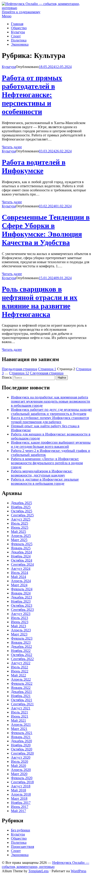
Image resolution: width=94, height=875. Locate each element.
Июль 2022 (19, 667)
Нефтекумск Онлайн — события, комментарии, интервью (45, 865)
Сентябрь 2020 (22, 753)
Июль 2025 (19, 523)
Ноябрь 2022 (21, 651)
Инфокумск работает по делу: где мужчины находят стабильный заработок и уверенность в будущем (51, 412)
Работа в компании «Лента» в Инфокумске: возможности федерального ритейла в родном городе (47, 463)
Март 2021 (19, 729)
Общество (19, 28)
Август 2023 (20, 614)
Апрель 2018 (21, 794)
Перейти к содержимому (21, 12)
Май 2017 (18, 811)
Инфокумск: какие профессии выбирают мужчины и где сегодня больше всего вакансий (51, 444)
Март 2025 (19, 540)
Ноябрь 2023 (21, 601)
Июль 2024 (19, 573)
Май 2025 (18, 532)
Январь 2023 (21, 642)
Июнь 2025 (19, 527)
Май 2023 (18, 626)
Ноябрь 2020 (21, 745)
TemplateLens (38, 871)
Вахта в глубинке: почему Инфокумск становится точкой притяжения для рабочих (50, 420)
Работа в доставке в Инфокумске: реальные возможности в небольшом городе (45, 481)
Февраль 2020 (21, 778)
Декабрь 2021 (21, 692)
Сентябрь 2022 (22, 659)
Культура (18, 32)
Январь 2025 (21, 548)
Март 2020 (19, 774)
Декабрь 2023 (21, 597)
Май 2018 (18, 790)
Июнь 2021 (19, 716)
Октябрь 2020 (21, 749)
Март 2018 (19, 798)
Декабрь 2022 (21, 646)
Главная (17, 24)
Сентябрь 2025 (22, 515)
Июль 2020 (19, 761)
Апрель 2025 (21, 536)
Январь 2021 (21, 737)
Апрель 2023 (21, 630)
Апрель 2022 (21, 679)
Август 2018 (20, 786)
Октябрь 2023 (21, 605)
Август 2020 (20, 757)
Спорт (16, 36)
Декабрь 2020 (21, 741)
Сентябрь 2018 (22, 782)
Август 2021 (20, 708)
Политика (18, 40)
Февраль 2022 (21, 683)
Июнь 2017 (19, 807)
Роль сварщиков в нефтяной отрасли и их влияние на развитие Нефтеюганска (39, 301)
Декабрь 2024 (21, 552)
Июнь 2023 (19, 622)
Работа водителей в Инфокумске (33, 166)
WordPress (78, 871)
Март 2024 (19, 585)
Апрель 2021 (21, 725)
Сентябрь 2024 (22, 564)
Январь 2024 (21, 593)
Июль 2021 (19, 712)
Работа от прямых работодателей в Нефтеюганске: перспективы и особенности (32, 95)
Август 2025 (20, 519)
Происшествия (22, 847)
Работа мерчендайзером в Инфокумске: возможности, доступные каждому (41, 473)
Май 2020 (18, 766)
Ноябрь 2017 (21, 803)
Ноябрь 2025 (21, 507)
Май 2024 (18, 577)
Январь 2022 (21, 688)
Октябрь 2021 (21, 700)
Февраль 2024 (21, 589)
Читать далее (12, 147)
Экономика (20, 44)
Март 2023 (19, 634)
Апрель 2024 (21, 581)
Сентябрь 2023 (22, 610)
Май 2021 (18, 720)
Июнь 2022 (19, 671)
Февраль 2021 (21, 733)
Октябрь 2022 (21, 655)
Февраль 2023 (21, 638)
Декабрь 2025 (21, 503)
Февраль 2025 (21, 544)
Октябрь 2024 (21, 560)
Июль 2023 (19, 618)
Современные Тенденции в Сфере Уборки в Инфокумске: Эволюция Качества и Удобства (46, 230)
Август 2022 (20, 663)
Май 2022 (18, 675)
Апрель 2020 (21, 770)
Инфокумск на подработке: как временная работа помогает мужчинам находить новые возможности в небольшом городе (50, 401)
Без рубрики (20, 830)
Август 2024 (20, 568)
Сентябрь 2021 (22, 704)
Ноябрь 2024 (21, 556)
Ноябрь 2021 (21, 696)
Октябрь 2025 (21, 511)
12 (19, 373)
